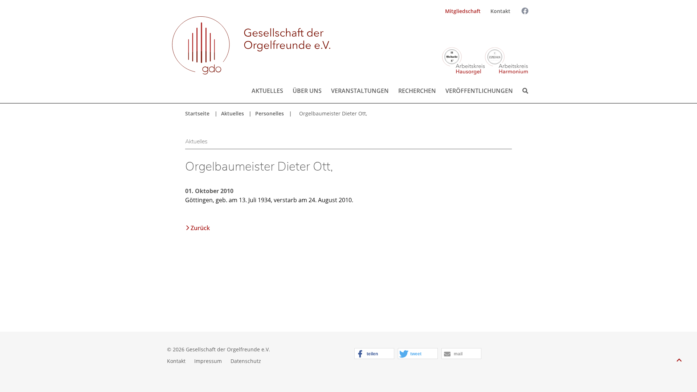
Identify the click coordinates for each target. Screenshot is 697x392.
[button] (374, 353)
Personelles (269, 113)
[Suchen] (519, 31)
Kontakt (500, 11)
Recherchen (417, 91)
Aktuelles (267, 91)
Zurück (200, 228)
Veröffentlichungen (479, 91)
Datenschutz (246, 361)
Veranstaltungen (360, 91)
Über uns (307, 91)
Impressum (208, 361)
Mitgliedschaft (463, 11)
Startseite (197, 113)
